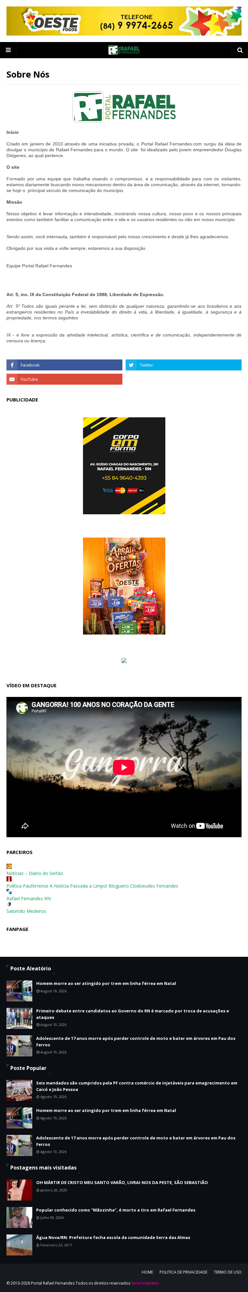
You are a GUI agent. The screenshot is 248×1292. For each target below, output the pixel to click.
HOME (147, 1272)
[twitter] (184, 364)
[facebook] (64, 364)
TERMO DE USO (228, 1272)
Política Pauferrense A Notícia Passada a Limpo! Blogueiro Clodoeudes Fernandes (92, 886)
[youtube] (64, 379)
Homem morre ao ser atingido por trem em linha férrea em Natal (106, 983)
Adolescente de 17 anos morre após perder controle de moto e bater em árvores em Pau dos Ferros (135, 1041)
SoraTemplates (145, 1283)
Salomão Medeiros (26, 911)
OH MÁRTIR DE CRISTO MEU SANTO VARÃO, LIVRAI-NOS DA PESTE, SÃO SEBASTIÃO (122, 1182)
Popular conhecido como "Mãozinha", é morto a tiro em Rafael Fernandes (115, 1210)
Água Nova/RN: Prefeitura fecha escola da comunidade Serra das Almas (113, 1237)
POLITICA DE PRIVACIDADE (183, 1272)
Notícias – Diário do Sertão (34, 873)
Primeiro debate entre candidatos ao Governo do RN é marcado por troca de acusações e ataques (132, 1014)
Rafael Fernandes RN (28, 898)
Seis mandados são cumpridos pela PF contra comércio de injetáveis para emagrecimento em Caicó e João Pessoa (136, 1086)
